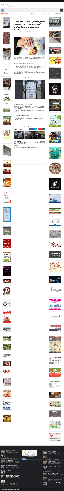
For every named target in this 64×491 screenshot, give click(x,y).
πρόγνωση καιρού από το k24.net (30, 456)
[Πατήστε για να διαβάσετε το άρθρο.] (55, 363)
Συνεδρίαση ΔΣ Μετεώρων (9, 460)
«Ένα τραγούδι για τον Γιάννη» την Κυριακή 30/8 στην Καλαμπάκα (28, 13)
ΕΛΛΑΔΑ (17, 17)
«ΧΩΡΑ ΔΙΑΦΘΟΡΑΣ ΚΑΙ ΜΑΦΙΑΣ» (53, 473)
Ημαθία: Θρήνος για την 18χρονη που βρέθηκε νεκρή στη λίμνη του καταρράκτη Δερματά (40, 136)
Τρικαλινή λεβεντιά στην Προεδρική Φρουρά (54, 482)
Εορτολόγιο (29, 483)
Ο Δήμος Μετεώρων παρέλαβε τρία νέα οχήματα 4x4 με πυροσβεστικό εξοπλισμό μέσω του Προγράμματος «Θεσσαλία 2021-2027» (55, 467)
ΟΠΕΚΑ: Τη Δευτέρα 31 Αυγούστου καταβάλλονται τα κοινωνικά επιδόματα (19, 136)
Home (15, 17)
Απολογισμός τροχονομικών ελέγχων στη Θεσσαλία (13, 470)
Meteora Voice (6, 5)
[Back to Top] (62, 489)
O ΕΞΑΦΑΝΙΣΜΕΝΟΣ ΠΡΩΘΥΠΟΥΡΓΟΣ (12, 465)
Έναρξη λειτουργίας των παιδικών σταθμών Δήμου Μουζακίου (51, 13)
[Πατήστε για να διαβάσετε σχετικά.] (6, 43)
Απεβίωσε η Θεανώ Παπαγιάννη (10, 450)
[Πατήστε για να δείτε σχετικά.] (7, 296)
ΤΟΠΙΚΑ (17, 13)
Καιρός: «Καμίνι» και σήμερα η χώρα (29, 137)
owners (18, 489)
